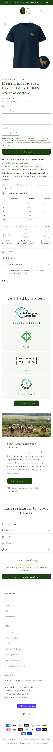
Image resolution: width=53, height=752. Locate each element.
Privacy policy (12, 743)
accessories (10, 616)
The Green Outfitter (15, 739)
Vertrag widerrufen (13, 654)
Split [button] (6, 280)
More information (26, 403)
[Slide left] (21, 74)
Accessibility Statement (15, 666)
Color (4, 106)
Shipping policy (25, 743)
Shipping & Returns (13, 660)
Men (7, 600)
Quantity (5, 128)
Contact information (41, 743)
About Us (9, 632)
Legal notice (27, 747)
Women (8, 605)
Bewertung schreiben (26, 576)
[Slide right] (32, 74)
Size (3, 117)
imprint (8, 643)
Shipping (15, 102)
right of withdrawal (13, 649)
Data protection (11, 638)
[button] (5, 11)
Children (9, 611)
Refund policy (45, 739)
